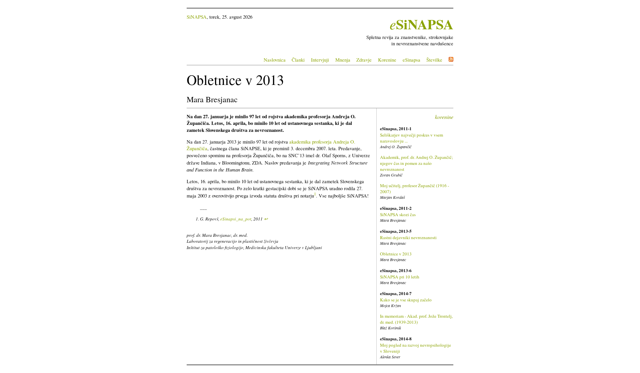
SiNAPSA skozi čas (398, 214)
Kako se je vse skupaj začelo (406, 300)
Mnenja (342, 60)
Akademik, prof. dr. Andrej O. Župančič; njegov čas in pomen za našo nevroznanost (416, 163)
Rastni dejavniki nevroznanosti (408, 237)
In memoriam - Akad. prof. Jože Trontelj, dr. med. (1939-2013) (416, 319)
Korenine (387, 60)
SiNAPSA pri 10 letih (399, 277)
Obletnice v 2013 (396, 254)
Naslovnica (275, 60)
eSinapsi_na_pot (235, 219)
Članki (298, 60)
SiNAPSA (197, 17)
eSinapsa (411, 60)
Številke (434, 60)
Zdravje (364, 60)
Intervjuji (320, 60)
